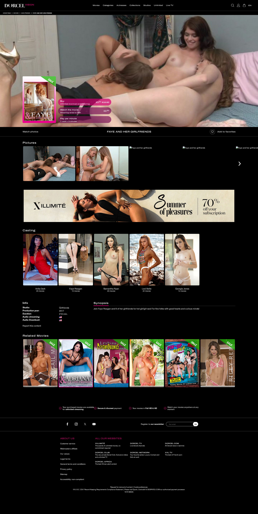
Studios (147, 5)
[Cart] (244, 5)
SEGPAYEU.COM (153, 489)
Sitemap (63, 474)
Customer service (67, 444)
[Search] (233, 5)
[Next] (240, 163)
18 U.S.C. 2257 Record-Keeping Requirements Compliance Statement (98, 489)
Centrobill (141, 489)
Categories (108, 5)
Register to (152, 424)
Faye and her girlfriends (42, 13)
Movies (96, 5)
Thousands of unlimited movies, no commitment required (107, 446)
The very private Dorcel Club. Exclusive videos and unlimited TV (111, 455)
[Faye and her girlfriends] (39, 99)
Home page (7, 13)
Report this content (32, 326)
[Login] (239, 5)
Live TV (169, 5)
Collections (135, 5)
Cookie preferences (141, 487)
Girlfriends (25, 13)
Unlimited (158, 5)
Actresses (121, 5)
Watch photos (30, 132)
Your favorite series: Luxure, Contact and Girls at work (144, 455)
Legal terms (65, 459)
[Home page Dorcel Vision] (19, 5)
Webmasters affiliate (68, 449)
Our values (64, 454)
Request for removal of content (121, 487)
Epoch (135, 489)
